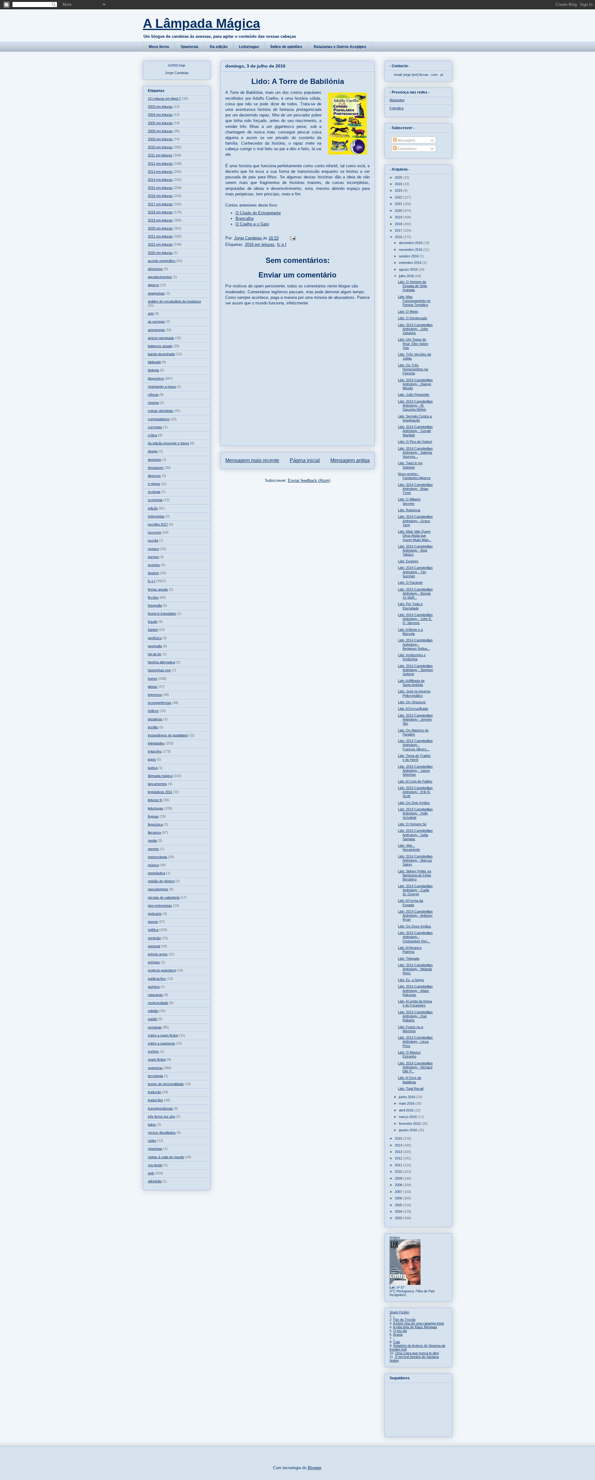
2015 (399, 1138)
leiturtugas (155, 808)
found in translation (162, 613)
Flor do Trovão (404, 1319)
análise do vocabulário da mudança (174, 301)
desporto (154, 459)
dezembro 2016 (411, 243)
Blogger (314, 1467)
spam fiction (157, 1059)
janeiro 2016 (408, 1130)
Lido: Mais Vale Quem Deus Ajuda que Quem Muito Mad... (414, 535)
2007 (399, 1192)
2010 (399, 1171)
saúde (152, 1019)
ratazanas (155, 995)
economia (155, 500)
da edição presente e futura (168, 443)
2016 (399, 237)
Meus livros (159, 47)
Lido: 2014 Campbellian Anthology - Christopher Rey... (415, 937)
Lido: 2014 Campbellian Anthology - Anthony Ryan (415, 915)
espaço (153, 549)
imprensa (155, 694)
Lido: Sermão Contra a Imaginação (415, 418)
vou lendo (155, 1165)
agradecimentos (160, 277)
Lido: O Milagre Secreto (409, 501)
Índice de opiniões (286, 47)
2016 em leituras (260, 244)
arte (151, 313)
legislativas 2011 (160, 792)
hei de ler (154, 654)
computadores (159, 419)
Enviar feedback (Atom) (309, 480)
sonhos (153, 1051)
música (153, 865)
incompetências (159, 703)
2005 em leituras (160, 123)
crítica (152, 435)
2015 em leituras (160, 188)
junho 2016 (407, 1097)
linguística (155, 824)
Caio (396, 1342)
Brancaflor (245, 218)
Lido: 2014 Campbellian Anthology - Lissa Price (415, 1041)
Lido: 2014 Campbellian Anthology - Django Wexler (415, 384)
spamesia (155, 1068)
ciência (153, 394)
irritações (155, 751)
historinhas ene (159, 670)
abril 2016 (406, 1110)
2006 (399, 1198)
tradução (154, 1092)
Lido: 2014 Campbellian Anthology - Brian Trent (415, 489)
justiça (152, 768)
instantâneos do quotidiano (168, 735)
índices (153, 711)
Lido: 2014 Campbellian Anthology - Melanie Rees (415, 969)
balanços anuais (160, 346)
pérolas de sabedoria (163, 897)
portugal (154, 946)
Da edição (218, 47)
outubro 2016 (409, 256)
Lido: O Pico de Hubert (415, 441)
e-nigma (154, 484)
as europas (156, 321)
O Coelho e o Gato (252, 224)
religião (153, 1011)
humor (152, 678)
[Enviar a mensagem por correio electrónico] (292, 238)
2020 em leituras (160, 228)
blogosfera (156, 378)
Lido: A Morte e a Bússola (410, 631)
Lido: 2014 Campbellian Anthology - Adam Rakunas (415, 990)
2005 (399, 1205)
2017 (399, 230)
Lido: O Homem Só (412, 824)
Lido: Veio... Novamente (409, 847)
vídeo (152, 1140)
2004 (399, 1211)
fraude (152, 621)
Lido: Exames (408, 561)
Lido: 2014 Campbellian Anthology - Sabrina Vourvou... (415, 452)
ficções (153, 597)
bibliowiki (154, 362)
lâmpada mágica (160, 776)
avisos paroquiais (161, 338)
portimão (154, 938)
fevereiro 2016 (410, 1123)
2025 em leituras (160, 253)
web (151, 1173)
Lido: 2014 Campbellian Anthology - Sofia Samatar (415, 834)
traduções (155, 1100)
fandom (153, 573)
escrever (154, 532)
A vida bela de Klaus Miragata (415, 1327)
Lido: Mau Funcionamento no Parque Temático (414, 301)
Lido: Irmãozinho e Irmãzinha (411, 657)
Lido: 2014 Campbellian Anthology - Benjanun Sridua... (415, 644)
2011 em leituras (160, 155)
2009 (399, 1178)
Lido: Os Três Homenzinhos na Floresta (413, 369)
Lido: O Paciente (410, 582)
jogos (152, 759)
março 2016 (408, 1117)
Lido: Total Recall (410, 1088)
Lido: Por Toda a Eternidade (410, 606)
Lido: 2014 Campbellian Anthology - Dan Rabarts (415, 1016)
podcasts (155, 913)
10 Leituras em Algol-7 (164, 98)
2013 (399, 1152)
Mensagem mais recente (252, 460)
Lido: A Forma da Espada (410, 902)
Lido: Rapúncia (409, 510)
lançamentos (157, 784)
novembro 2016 (411, 249)
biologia (153, 370)
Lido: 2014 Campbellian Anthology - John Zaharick (415, 329)
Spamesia (189, 47)
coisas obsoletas (160, 411)
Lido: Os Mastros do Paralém (413, 732)
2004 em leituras (160, 114)
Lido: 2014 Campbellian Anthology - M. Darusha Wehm (415, 405)
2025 (399, 177)
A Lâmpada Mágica (201, 23)
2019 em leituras (160, 220)
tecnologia (155, 1076)
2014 (399, 1145)
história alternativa (161, 662)
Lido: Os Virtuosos (412, 702)
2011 (399, 1165)
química (154, 987)
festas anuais (158, 589)
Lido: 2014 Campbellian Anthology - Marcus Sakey (415, 860)
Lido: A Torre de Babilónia (409, 1080)
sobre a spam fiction (163, 1035)
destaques (156, 467)
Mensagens (406, 140)
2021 (399, 204)
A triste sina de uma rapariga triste (418, 1323)
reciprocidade (158, 1003)
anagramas (156, 293)
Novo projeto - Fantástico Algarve (414, 476)
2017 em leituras (160, 204)
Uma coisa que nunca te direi (417, 1353)
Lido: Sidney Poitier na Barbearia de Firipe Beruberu (414, 875)
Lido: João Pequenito (413, 394)
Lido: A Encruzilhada (413, 708)
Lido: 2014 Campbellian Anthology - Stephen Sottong (415, 670)
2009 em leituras (160, 139)
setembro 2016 (410, 262)
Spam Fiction (399, 1312)
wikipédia (154, 1181)
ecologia (154, 492)
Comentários (407, 149)
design (153, 451)
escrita (153, 540)
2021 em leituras (160, 236)
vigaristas (155, 1148)
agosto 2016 (408, 269)
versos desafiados (162, 1132)
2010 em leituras (160, 147)
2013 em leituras (160, 171)
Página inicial (305, 460)
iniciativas (155, 719)
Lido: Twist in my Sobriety (410, 465)
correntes (155, 427)
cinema (153, 402)
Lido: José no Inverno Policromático (414, 693)
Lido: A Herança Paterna (409, 950)
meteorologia (157, 857)
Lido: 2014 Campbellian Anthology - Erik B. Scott (415, 792)
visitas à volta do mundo (166, 1157)
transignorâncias (160, 1108)
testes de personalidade (166, 1084)
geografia (155, 646)
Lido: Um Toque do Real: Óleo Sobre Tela (413, 343)
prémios (154, 962)
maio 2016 (407, 1103)
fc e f (281, 244)
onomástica (156, 873)
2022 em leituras (160, 244)
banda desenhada (161, 354)
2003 (399, 1218)
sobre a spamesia (161, 1043)
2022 (399, 197)
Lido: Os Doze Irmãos (414, 926)
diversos (154, 476)
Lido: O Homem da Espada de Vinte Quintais (412, 286)
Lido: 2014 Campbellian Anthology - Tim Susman (415, 572)
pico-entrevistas (160, 905)
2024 (399, 184)
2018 (399, 224)
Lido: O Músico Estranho (409, 1054)
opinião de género (161, 881)
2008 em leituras (160, 131)
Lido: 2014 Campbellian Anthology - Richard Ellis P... (415, 1067)
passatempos (158, 889)
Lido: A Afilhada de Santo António (411, 683)
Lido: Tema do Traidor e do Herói (414, 758)
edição (153, 508)
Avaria (398, 1334)
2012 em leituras (160, 163)
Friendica (396, 108)
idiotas (152, 686)
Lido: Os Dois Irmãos (414, 803)
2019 (399, 217)
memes (153, 849)
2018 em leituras (160, 212)
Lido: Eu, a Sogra (411, 980)
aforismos (155, 269)
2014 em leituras (160, 179)
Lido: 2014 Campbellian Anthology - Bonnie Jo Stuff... (415, 593)
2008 (399, 1185)
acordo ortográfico (161, 261)
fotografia (155, 605)
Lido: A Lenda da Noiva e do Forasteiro (415, 1003)
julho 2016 (407, 276)
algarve (153, 285)
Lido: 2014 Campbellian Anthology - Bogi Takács (415, 550)
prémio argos (158, 954)
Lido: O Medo (408, 311)
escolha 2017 (158, 524)
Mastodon (397, 100)
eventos (154, 565)
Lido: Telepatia (408, 958)
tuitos (152, 1124)
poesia (153, 921)
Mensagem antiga (350, 460)
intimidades (156, 743)
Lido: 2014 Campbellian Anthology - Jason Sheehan (415, 770)
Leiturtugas (249, 47)
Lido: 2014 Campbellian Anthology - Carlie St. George (415, 890)
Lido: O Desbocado (412, 318)
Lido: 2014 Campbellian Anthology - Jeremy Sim (415, 719)
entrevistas (156, 516)
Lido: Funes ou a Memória (410, 1029)
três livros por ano (161, 1116)
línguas (153, 816)
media (152, 840)
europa (153, 557)
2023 (399, 190)
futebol (153, 629)
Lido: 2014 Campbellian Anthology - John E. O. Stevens (415, 619)
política (153, 930)
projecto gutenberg (162, 970)
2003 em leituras (160, 106)
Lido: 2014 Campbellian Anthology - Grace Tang (415, 520)
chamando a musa (162, 386)
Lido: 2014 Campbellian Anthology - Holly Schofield (415, 813)
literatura (154, 832)
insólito (153, 727)
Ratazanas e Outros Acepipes (340, 47)
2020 (399, 210)
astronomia (156, 330)
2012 (399, 1158)
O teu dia (400, 1331)
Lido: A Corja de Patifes (415, 781)
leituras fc (155, 800)
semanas (155, 1027)
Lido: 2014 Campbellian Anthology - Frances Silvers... (415, 745)
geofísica (154, 638)
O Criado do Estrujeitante (258, 213)
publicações (157, 978)
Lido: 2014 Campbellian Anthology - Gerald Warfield (415, 431)
